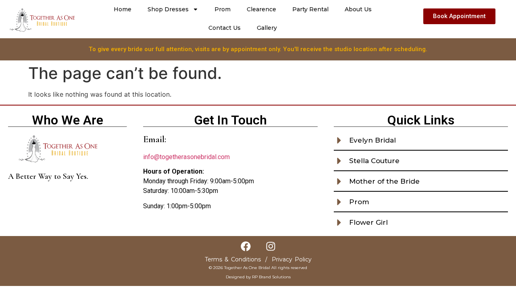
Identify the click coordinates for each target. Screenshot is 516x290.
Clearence (261, 9)
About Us (358, 9)
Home (122, 9)
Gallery (267, 27)
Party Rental (310, 9)
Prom (222, 9)
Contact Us (224, 27)
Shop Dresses (168, 9)
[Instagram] (270, 246)
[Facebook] (245, 246)
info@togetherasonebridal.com (186, 157)
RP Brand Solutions (271, 277)
